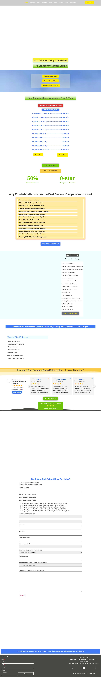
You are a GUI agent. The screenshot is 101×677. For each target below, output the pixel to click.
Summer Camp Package (72, 259)
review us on (16, 392)
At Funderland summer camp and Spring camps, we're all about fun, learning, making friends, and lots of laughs (50, 651)
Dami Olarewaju (61, 379)
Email (3, 664)
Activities (44, 2)
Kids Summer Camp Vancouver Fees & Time (50, 98)
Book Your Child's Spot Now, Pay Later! (50, 479)
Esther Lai (38, 379)
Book (38, 2)
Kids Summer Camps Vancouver (50, 60)
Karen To (81, 379)
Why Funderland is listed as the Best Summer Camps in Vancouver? (50, 194)
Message (4, 670)
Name (3, 659)
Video (50, 2)
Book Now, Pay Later (50, 110)
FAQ (55, 2)
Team (66, 2)
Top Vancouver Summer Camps (50, 66)
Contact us (73, 2)
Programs (33, 2)
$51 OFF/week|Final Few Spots (50, 105)
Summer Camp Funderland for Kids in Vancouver (19, 381)
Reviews (61, 2)
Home (26, 2)
